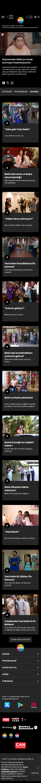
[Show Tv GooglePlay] (20, 705)
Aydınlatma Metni (9, 771)
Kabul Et (35, 773)
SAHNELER (35, 91)
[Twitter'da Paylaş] (7, 82)
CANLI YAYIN (11, 17)
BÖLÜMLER (7, 91)
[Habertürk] (6, 719)
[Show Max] (17, 736)
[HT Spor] (23, 719)
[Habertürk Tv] (15, 719)
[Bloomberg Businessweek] (28, 727)
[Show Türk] (11, 736)
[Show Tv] (20, 20)
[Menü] (2, 17)
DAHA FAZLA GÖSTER (20, 639)
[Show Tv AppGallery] (34, 705)
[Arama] (38, 17)
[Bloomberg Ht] (9, 727)
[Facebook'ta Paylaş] (3, 82)
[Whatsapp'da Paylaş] (12, 82)
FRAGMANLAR (21, 91)
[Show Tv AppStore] (7, 705)
